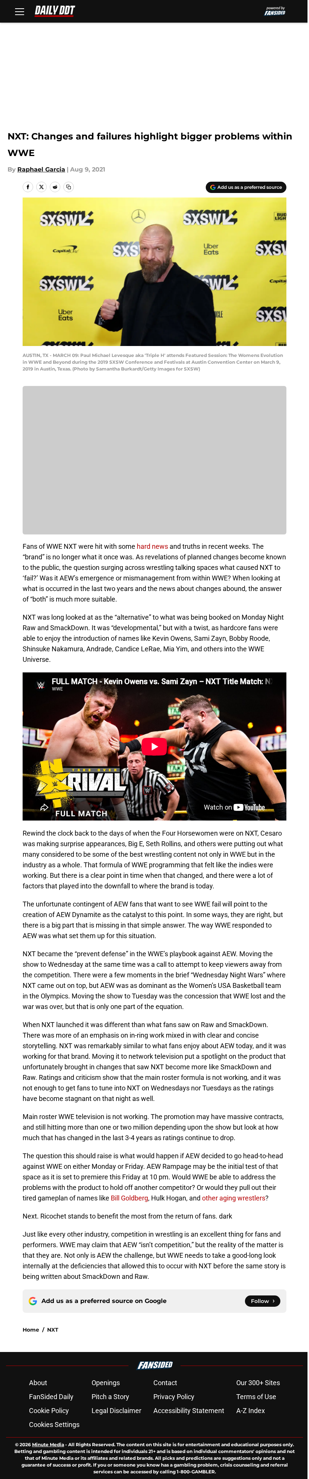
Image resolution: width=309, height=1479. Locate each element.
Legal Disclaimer (116, 1411)
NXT (52, 1329)
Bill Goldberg (129, 1198)
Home (31, 1329)
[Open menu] (19, 11)
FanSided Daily (51, 1397)
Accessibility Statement (188, 1411)
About (38, 1383)
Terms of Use (256, 1397)
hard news (152, 546)
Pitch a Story (110, 1397)
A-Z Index (250, 1411)
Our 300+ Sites (258, 1383)
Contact (165, 1383)
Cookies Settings (54, 1424)
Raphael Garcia (41, 169)
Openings (106, 1383)
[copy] (68, 187)
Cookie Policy (49, 1411)
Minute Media (48, 1444)
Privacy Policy (173, 1397)
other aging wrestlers (233, 1198)
